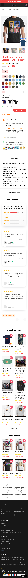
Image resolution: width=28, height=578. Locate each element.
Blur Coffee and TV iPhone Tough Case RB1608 (19, 348)
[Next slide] (25, 29)
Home (2, 9)
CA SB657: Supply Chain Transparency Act (11, 532)
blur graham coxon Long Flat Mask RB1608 (6, 370)
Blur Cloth (8, 9)
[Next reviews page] (24, 319)
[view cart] (26, 5)
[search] (23, 5)
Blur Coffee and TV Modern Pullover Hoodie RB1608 (19, 419)
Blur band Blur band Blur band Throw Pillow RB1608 (7, 394)
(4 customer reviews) (14, 63)
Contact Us (3, 546)
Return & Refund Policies (7, 544)
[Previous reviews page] (17, 319)
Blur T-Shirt (16, 9)
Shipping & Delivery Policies (7, 539)
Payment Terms (5, 541)
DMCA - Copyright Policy (7, 530)
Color (3, 74)
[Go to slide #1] (6, 50)
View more (14, 428)
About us (3, 523)
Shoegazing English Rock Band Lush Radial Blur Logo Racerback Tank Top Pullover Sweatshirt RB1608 (20, 395)
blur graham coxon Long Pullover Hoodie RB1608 (7, 419)
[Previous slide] (3, 29)
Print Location (5, 97)
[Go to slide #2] (14, 50)
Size (3, 89)
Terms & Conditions (5, 525)
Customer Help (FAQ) (6, 548)
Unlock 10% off (3, 571)
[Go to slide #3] (22, 50)
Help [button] (25, 576)
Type (3, 69)
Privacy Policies (5, 528)
